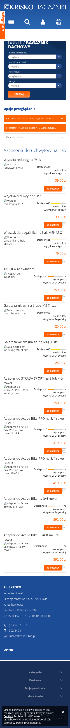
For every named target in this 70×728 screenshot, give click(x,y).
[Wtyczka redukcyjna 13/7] (16, 202)
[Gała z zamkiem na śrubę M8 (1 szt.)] (16, 312)
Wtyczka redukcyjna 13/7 (22, 196)
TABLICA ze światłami (20, 269)
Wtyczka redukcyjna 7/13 (22, 159)
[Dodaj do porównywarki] (64, 188)
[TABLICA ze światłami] (16, 275)
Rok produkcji (15, 72)
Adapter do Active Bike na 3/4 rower (31, 498)
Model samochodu (18, 62)
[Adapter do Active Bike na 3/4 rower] (16, 505)
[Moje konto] (43, 22)
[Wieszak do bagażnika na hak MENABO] (16, 240)
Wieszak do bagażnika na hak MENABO (33, 232)
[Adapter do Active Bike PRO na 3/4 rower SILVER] (16, 430)
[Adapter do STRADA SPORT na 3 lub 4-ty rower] (16, 390)
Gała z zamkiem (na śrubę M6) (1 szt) (31, 342)
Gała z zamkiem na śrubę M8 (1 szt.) (30, 305)
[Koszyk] (58, 22)
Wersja (12, 81)
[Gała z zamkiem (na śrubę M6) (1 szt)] (16, 348)
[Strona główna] (35, 6)
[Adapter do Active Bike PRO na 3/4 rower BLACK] (16, 470)
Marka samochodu (18, 53)
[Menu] (11, 22)
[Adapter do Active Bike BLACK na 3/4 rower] (16, 547)
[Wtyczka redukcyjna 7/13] (16, 166)
